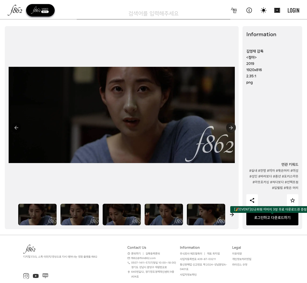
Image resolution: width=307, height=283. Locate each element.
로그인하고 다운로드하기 (272, 217)
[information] (249, 10)
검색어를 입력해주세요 (153, 13)
